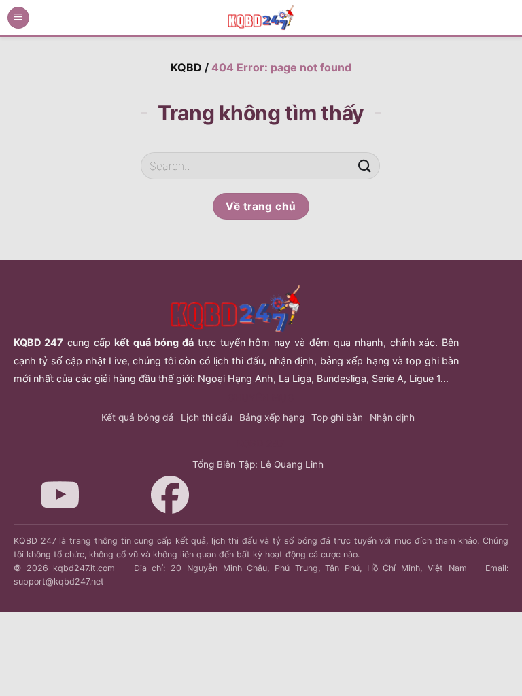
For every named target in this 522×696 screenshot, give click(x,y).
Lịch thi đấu (206, 417)
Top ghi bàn (337, 417)
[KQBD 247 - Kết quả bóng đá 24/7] (261, 17)
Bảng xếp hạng (271, 417)
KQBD (186, 67)
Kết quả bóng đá (137, 417)
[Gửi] (365, 166)
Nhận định (392, 417)
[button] (18, 18)
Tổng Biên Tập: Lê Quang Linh (258, 464)
